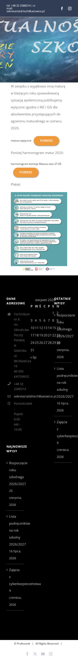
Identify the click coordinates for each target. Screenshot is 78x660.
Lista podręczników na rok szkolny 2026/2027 (15, 530)
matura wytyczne (21, 140)
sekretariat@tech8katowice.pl (19, 396)
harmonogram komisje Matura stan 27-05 (36, 164)
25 (37, 342)
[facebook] (62, 8)
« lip (33, 357)
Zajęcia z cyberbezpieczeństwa (15, 577)
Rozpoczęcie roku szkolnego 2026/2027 (15, 473)
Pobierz (46, 140)
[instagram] (70, 8)
